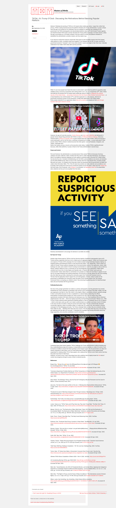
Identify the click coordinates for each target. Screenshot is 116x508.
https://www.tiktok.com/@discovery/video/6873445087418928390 (76, 386)
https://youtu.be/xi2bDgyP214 (97, 456)
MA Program (91, 6)
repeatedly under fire (90, 167)
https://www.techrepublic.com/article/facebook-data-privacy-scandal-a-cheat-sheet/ (73, 423)
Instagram (73, 167)
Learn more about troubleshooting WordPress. (42, 502)
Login (98, 6)
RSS (103, 6)
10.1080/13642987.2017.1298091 (94, 475)
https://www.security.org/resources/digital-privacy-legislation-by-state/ (69, 452)
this (99, 355)
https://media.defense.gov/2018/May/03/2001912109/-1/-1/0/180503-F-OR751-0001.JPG (74, 480)
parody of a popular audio (66, 138)
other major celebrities (88, 135)
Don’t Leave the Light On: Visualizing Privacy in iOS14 (47, 493)
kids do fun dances (81, 100)
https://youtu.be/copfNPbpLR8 (59, 418)
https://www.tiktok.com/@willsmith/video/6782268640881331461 (68, 437)
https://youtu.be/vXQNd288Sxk (59, 447)
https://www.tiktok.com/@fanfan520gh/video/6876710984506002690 (69, 400)
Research (84, 6)
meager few (103, 165)
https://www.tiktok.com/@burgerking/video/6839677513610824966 (69, 367)
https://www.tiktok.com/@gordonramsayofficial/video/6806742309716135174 (71, 431)
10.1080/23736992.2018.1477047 (81, 470)
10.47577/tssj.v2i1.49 (87, 442)
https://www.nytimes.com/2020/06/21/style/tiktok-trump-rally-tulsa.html (83, 405)
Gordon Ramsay (76, 135)
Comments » (35, 33)
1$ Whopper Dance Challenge (90, 137)
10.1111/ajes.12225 (88, 412)
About (78, 6)
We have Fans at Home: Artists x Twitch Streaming (93, 493)
